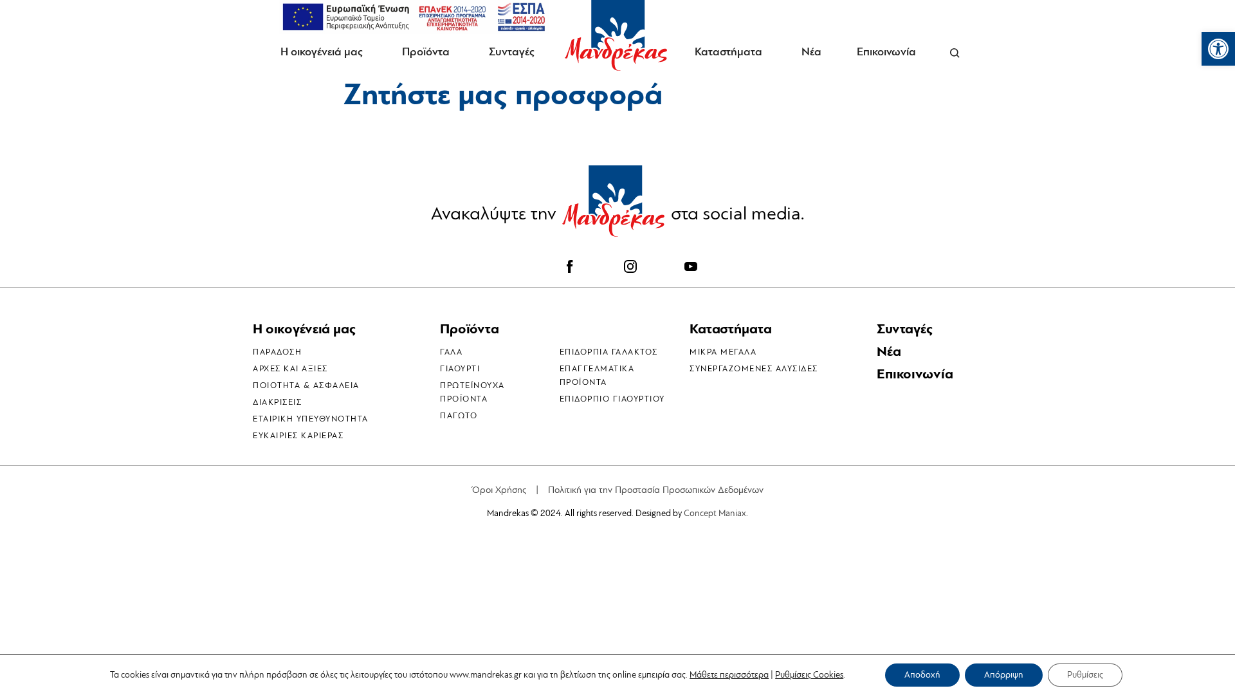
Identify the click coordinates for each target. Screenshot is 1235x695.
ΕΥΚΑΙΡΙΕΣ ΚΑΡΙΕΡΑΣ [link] (298, 435)
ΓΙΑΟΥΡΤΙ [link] (460, 369)
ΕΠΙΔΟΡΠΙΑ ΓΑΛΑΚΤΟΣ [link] (609, 352)
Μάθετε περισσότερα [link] (729, 675)
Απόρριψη (1003, 675)
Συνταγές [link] (512, 52)
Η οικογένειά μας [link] (321, 52)
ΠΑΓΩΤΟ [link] (458, 416)
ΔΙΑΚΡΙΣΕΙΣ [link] (277, 402)
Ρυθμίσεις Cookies (809, 675)
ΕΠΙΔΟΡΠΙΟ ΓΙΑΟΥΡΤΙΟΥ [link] (612, 399)
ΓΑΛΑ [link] (451, 352)
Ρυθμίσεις (1085, 675)
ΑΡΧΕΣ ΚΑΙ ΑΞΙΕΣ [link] (290, 369)
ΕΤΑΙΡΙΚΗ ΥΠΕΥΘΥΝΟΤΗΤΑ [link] (311, 419)
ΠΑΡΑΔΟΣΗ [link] (277, 352)
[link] (1218, 49)
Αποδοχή (922, 675)
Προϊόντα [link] (426, 52)
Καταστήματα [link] (728, 52)
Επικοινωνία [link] (886, 52)
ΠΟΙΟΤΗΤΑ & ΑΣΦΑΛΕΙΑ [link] (306, 385)
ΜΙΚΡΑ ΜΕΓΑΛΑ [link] (723, 352)
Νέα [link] (811, 52)
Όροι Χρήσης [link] (499, 490)
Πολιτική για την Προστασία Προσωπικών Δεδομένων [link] (656, 490)
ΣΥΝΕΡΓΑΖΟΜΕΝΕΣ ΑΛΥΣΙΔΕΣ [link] (754, 369)
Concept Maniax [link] (715, 513)
